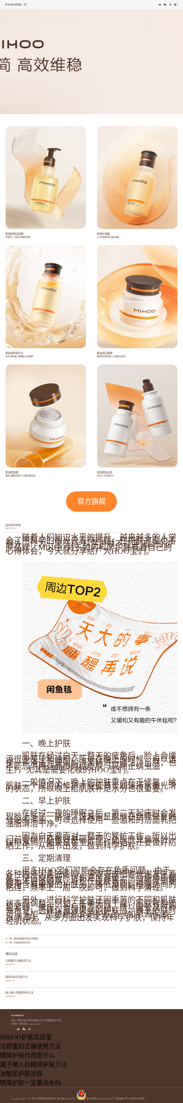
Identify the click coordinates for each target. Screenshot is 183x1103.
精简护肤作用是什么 (17, 977)
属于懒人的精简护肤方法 (20, 992)
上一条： (22, 939)
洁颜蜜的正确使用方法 (18, 960)
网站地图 (119, 1098)
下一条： (18, 943)
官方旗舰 (91, 501)
